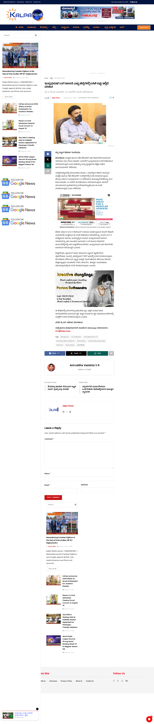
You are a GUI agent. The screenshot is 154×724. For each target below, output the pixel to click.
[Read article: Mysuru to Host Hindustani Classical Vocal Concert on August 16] (9, 125)
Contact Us (37, 2)
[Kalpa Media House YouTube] (146, 2)
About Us (29, 2)
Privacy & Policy (66, 681)
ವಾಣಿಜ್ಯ (86, 27)
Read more (10, 97)
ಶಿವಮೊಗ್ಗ (43, 27)
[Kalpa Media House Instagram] (142, 2)
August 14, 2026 (25, 115)
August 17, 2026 (19, 78)
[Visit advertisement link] (98, 12)
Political (60, 345)
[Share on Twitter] (48, 160)
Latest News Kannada (96, 341)
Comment (50, 439)
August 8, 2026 (25, 168)
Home (21, 27)
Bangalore (65, 337)
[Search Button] (35, 35)
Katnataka (81, 341)
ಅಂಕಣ (96, 27)
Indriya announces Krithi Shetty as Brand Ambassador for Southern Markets (28, 108)
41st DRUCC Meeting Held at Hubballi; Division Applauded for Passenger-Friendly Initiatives (28, 142)
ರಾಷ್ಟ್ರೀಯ (65, 27)
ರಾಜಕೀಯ (31, 27)
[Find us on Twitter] (118, 681)
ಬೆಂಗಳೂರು (81, 345)
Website (84, 485)
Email (48, 485)
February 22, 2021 (70, 98)
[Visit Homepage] (24, 14)
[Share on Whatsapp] (48, 165)
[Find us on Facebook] (113, 681)
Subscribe (144, 27)
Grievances (20, 2)
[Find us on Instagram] (122, 681)
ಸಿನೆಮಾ (76, 27)
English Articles (10, 45)
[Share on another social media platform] (48, 171)
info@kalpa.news (63, 331)
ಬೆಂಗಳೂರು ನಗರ (59, 78)
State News (70, 345)
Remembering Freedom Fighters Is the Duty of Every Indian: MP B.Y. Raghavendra (19, 73)
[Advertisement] (97, 51)
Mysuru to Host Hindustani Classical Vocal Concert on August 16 (27, 124)
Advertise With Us (9, 2)
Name (48, 473)
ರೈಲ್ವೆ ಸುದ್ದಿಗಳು (110, 27)
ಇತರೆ (122, 27)
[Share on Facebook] (48, 154)
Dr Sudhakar (76, 337)
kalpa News (8, 78)
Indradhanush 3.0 (91, 337)
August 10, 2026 (25, 151)
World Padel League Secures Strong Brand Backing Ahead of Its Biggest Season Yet (27, 160)
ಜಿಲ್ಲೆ (54, 27)
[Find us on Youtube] (126, 681)
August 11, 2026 (25, 132)
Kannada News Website (66, 341)
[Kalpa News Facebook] (139, 2)
